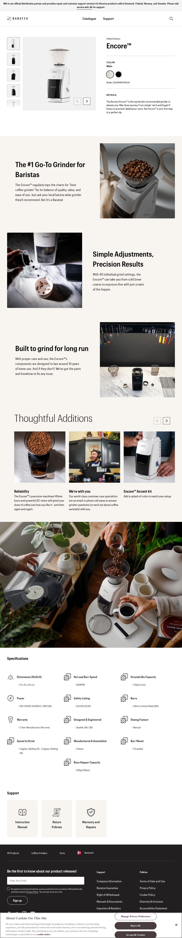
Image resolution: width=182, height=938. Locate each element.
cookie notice (43, 934)
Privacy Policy (32, 891)
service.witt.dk (84, 7)
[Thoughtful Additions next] (166, 420)
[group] (13, 43)
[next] (86, 101)
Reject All (135, 925)
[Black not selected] (118, 74)
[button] (113, 38)
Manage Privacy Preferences (135, 916)
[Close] (176, 925)
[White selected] (110, 74)
